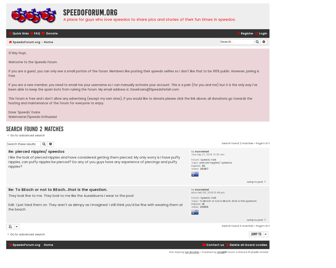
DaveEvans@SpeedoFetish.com (154, 89)
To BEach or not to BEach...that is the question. (228, 201)
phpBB (221, 252)
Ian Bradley (192, 252)
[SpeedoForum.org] (33, 16)
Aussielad (202, 151)
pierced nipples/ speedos (216, 162)
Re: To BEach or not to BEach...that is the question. (57, 189)
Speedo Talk (208, 159)
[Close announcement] (265, 52)
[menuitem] (35, 34)
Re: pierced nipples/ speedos (36, 151)
